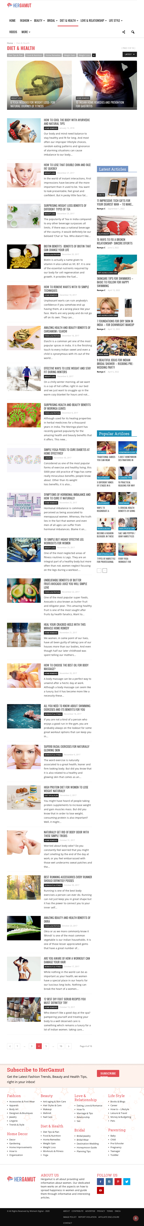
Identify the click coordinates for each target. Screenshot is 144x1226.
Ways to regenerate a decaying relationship (103, 512)
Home (12, 20)
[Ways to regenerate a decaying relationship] (106, 498)
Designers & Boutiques (21, 1113)
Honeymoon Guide (127, 452)
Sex (78, 1121)
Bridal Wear (103, 354)
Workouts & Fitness (53, 714)
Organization (16, 1155)
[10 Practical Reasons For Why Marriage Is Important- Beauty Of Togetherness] (127, 473)
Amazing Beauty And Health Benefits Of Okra (67, 919)
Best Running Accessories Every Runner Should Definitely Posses (68, 879)
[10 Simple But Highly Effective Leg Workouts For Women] (24, 550)
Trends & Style (16, 1124)
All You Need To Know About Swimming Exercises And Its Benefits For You (67, 708)
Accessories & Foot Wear (22, 1101)
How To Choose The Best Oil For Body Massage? (66, 667)
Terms (110, 1211)
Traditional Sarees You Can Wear (106, 458)
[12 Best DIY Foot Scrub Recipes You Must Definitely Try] (24, 1009)
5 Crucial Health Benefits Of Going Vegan (126, 511)
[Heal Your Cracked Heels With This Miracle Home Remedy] (24, 635)
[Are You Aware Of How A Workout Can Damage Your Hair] (24, 969)
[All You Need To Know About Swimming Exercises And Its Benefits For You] (24, 716)
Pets (112, 1120)
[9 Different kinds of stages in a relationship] (106, 473)
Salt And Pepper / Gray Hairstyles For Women (126, 536)
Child (113, 1139)
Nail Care (47, 1116)
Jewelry (13, 1116)
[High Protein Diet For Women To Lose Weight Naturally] (24, 797)
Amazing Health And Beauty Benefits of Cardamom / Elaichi (67, 329)
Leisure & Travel (118, 1113)
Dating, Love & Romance (89, 1105)
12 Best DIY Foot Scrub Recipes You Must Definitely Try (65, 1001)
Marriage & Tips (85, 1113)
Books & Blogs (104, 529)
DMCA (117, 1211)
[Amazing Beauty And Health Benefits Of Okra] (24, 928)
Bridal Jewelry (84, 1135)
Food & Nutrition (34, 55)
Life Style (114, 20)
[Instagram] (109, 1181)
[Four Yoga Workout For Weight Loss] (127, 549)
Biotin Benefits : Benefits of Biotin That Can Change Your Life (67, 248)
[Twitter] (126, 1181)
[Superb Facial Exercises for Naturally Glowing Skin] (24, 757)
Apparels (102, 452)
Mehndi (47, 1113)
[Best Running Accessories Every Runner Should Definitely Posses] (24, 887)
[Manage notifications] (136, 1218)
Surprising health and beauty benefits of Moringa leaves (67, 407)
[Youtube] (100, 1190)
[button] (123, 32)
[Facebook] (100, 1181)
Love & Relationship (92, 20)
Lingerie (48, 458)
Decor (12, 1139)
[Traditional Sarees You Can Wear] (106, 447)
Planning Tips (125, 478)
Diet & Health (68, 20)
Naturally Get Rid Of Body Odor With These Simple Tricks (66, 834)
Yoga (121, 554)
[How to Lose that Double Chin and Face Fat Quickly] (24, 175)
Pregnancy (116, 1147)
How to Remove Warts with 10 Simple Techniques (66, 289)
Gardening (14, 1143)
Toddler (114, 1155)
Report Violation (87, 1217)
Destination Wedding (88, 1143)
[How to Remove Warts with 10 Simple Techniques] (24, 297)
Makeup (47, 1109)
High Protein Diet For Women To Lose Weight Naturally (66, 789)
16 (61, 1046)
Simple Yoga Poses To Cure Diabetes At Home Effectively (67, 451)
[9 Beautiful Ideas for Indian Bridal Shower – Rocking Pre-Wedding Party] (117, 346)
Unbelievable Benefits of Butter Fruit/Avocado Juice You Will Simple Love (65, 584)
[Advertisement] (120, 140)
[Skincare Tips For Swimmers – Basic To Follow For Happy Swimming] (117, 264)
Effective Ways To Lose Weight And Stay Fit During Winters (67, 370)
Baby (113, 1135)
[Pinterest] (118, 1181)
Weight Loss (84, 55)
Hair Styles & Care (127, 529)
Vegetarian (124, 503)
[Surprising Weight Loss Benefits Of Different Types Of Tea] (24, 216)
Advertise (90, 1211)
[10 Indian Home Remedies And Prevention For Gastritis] (104, 84)
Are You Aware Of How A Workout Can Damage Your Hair (67, 960)
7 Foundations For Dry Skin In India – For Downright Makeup (115, 323)
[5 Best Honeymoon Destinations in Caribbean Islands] (127, 447)
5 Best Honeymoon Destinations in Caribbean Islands (127, 460)
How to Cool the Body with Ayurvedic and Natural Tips (67, 122)
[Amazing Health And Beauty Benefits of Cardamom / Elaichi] (24, 338)
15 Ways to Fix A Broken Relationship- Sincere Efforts (114, 241)
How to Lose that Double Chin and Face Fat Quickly (67, 167)
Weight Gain (69, 55)
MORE (25, 32)
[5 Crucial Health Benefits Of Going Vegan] (127, 498)
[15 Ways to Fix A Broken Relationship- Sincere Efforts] (117, 225)
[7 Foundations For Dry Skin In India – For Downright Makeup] (117, 307)
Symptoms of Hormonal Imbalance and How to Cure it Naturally (67, 496)
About (66, 1211)
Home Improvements (20, 1147)
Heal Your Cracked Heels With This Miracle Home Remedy (65, 626)
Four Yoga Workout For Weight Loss (124, 562)
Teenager (115, 1151)
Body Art (13, 1109)
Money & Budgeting (120, 1116)
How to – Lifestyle (119, 1109)
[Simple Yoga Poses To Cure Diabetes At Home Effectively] (24, 460)
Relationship (103, 234)
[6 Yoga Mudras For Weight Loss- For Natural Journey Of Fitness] (39, 84)
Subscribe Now (108, 1074)
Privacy (101, 1211)
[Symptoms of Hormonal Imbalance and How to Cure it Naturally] (24, 505)
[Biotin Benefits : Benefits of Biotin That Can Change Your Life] (24, 256)
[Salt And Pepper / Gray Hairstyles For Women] (127, 524)
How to (13, 1151)
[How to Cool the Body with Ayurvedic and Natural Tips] (24, 130)
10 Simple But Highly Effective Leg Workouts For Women (64, 541)
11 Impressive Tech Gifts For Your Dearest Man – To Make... (115, 202)
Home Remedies (53, 55)
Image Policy (69, 1217)
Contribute (77, 1211)
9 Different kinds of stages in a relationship (105, 485)
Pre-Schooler (117, 1143)
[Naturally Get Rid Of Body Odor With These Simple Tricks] (24, 842)
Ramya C (101, 208)
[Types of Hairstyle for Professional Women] (106, 549)
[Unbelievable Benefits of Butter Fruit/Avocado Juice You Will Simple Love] (24, 590)
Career (113, 1105)
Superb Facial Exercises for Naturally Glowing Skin (66, 748)
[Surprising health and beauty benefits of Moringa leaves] (24, 415)
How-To (101, 195)
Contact (67, 1223)
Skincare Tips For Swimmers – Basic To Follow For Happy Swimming (115, 282)
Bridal (51, 20)
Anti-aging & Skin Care (107, 273)
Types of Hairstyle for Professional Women (106, 562)
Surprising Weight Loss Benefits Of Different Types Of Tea (65, 207)
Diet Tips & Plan (15, 55)
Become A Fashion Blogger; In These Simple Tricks (105, 536)
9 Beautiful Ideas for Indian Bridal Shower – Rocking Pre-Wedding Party (115, 364)
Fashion (24, 20)
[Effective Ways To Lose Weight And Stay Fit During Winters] (24, 379)
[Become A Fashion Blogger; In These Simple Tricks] (106, 524)
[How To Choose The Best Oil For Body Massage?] (24, 675)
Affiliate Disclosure (108, 1217)
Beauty (38, 20)
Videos (13, 32)
